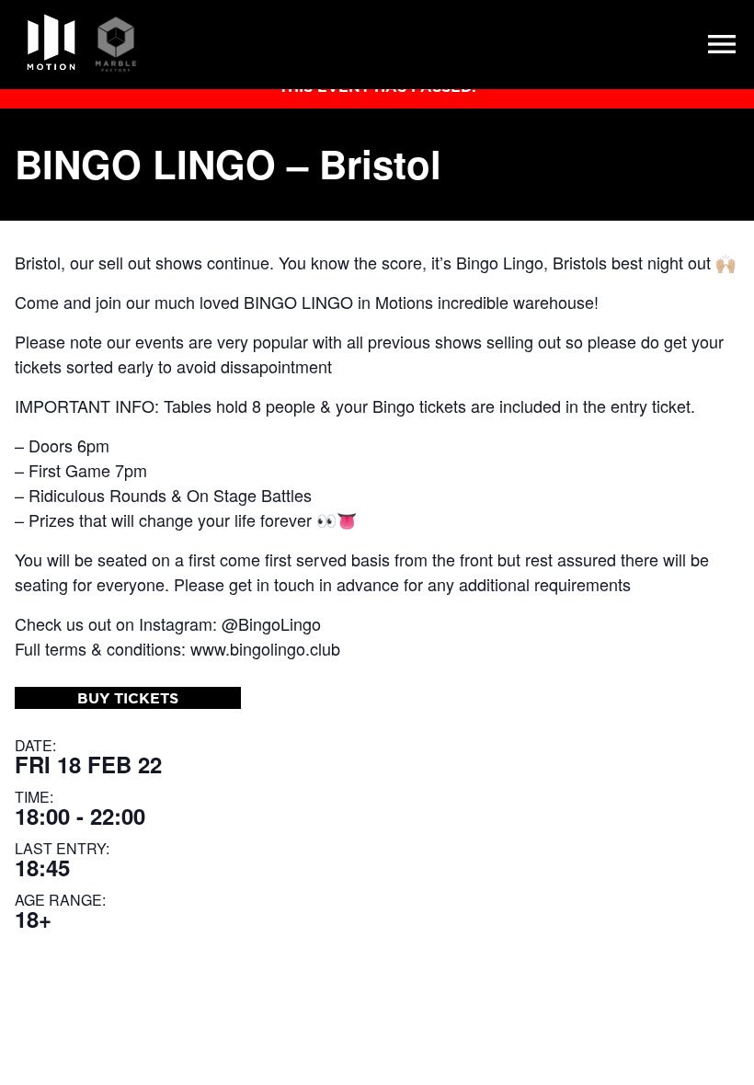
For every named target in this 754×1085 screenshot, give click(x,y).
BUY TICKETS (127, 698)
